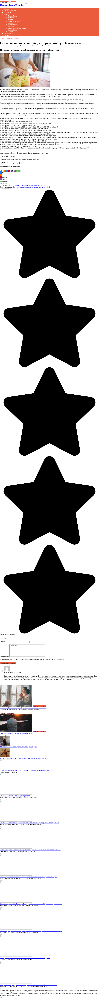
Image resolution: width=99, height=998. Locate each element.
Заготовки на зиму (14, 21)
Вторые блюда (12, 16)
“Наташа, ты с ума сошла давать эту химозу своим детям (18, 747)
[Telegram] (20, 171)
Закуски (10, 23)
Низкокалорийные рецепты (17, 28)
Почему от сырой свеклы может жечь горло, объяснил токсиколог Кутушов (25, 958)
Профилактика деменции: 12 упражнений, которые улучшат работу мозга (24, 770)
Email (2, 642)
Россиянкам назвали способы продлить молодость (16, 733)
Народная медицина (10, 10)
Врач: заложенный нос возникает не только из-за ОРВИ (31, 187)
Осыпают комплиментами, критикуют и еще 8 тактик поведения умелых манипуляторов (29, 823)
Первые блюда (12, 30)
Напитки (11, 26)
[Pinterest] (9, 171)
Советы (6, 35)
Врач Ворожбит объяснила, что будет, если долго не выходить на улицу (23, 708)
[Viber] (15, 171)
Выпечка (11, 17)
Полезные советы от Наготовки (11, 5)
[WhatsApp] (17, 171)
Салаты (10, 31)
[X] (12, 171)
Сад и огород (8, 33)
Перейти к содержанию (8, 1)
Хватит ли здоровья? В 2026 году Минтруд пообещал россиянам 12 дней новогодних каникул (31, 904)
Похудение (7, 12)
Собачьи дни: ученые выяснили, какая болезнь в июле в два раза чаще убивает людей (28, 877)
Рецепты (7, 14)
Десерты (10, 19)
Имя (1, 638)
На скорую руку (13, 24)
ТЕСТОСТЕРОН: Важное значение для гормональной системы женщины (24, 758)
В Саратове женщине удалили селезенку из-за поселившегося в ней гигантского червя (28, 985)
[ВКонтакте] (1, 171)
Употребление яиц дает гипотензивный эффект (29, 185)
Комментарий (4, 656)
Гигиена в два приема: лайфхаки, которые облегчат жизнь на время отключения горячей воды (31, 931)
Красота (6, 9)
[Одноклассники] (4, 171)
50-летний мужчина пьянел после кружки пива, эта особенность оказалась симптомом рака (30, 850)
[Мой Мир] (6, 171)
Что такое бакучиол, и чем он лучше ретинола (15, 796)
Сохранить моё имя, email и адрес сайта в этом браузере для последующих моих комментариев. (33, 659)
